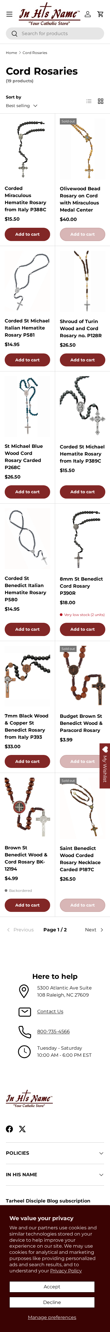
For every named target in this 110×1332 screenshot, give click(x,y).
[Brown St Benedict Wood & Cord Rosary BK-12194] (27, 808)
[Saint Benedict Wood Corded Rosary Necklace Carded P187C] (83, 808)
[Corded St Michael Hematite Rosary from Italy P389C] (83, 406)
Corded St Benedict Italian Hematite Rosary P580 (25, 589)
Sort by (13, 97)
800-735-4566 (53, 1031)
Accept (52, 1287)
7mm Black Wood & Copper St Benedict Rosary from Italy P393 (26, 726)
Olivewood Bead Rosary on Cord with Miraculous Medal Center (80, 199)
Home (11, 52)
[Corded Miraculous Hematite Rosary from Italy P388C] (27, 148)
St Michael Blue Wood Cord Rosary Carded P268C (24, 456)
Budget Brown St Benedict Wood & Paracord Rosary (81, 723)
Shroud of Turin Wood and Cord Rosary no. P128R (81, 328)
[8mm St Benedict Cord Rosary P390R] (83, 538)
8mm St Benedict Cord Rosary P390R (81, 586)
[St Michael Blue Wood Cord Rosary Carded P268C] (27, 406)
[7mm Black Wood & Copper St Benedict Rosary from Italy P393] (27, 676)
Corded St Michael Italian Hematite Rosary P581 (27, 328)
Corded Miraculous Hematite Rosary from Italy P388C (25, 199)
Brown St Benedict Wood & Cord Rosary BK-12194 (26, 858)
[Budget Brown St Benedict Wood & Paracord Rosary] (83, 676)
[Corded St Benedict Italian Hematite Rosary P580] (27, 538)
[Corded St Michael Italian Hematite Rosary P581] (27, 281)
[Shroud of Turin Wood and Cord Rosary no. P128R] (83, 281)
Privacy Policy (66, 1271)
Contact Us (50, 1011)
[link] (22, 929)
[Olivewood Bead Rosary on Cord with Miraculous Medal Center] (83, 148)
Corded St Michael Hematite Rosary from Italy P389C (82, 454)
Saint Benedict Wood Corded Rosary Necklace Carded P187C (80, 859)
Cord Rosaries (35, 52)
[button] (100, 14)
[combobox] (55, 33)
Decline (52, 1302)
